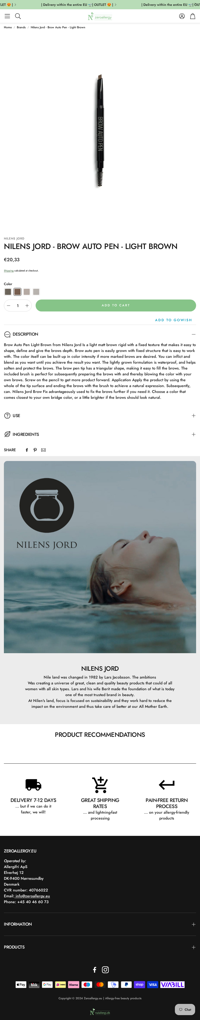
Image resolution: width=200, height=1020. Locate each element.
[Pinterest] (35, 450)
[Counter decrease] (8, 305)
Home (8, 27)
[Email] (43, 450)
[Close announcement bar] (195, 3)
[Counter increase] (27, 305)
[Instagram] (105, 969)
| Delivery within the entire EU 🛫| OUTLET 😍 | (72, 4)
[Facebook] (27, 450)
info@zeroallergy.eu (32, 896)
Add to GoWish (173, 320)
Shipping (9, 270)
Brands (21, 27)
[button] (7, 16)
